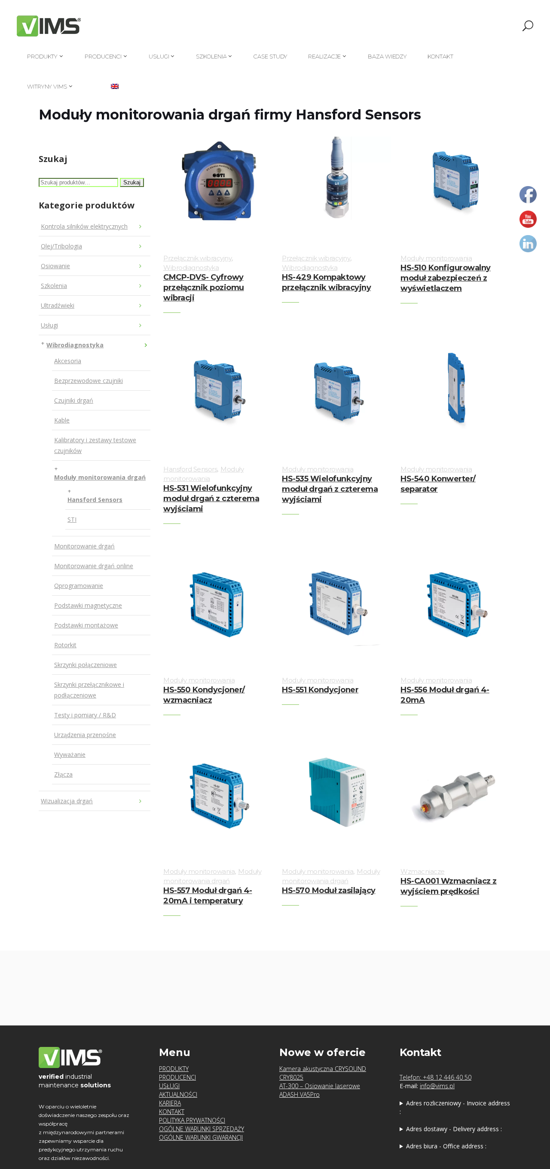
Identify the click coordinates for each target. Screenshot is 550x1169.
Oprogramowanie (78, 585)
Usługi (49, 325)
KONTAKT (171, 1112)
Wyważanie (70, 754)
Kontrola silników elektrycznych (84, 226)
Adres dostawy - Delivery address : (454, 1129)
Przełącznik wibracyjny (197, 258)
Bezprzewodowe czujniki (88, 380)
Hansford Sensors (94, 500)
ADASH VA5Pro (299, 1094)
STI (71, 519)
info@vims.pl (437, 1086)
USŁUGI (169, 1086)
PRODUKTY (174, 1069)
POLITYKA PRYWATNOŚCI (192, 1120)
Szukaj (132, 182)
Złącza (63, 774)
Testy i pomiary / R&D (85, 715)
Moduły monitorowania (436, 258)
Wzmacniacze (422, 871)
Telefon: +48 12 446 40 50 (435, 1077)
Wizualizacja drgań (67, 801)
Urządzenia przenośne (85, 735)
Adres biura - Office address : (446, 1146)
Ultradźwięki (57, 305)
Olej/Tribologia (61, 246)
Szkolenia (54, 286)
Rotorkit (65, 645)
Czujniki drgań (73, 400)
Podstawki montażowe (86, 625)
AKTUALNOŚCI (178, 1094)
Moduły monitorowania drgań (100, 477)
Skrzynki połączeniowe (85, 665)
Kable (62, 420)
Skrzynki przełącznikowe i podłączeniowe (89, 689)
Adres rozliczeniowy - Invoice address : (455, 1107)
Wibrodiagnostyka (75, 345)
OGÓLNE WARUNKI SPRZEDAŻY (201, 1129)
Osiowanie (55, 266)
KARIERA (170, 1103)
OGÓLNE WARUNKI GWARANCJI (201, 1137)
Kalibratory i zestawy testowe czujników (95, 445)
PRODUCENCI (177, 1077)
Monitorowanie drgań (84, 546)
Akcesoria (67, 361)
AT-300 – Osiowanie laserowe (319, 1086)
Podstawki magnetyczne (88, 605)
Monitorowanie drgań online (93, 566)
